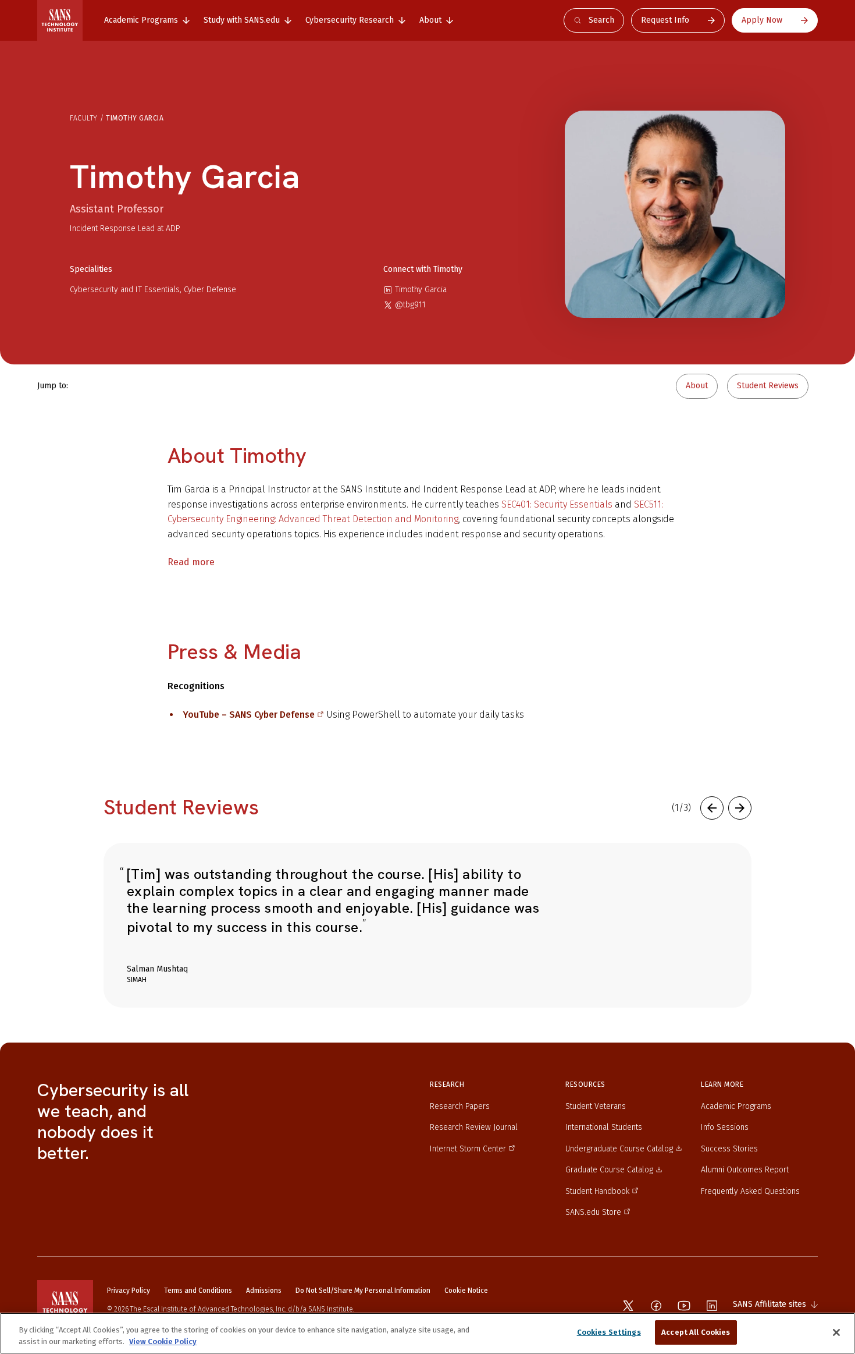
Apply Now (762, 20)
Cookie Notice (466, 1290)
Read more (191, 562)
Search (601, 20)
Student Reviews (768, 386)
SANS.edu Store (593, 1212)
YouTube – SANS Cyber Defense (249, 714)
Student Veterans (595, 1106)
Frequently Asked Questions (750, 1191)
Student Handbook (597, 1191)
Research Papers (460, 1106)
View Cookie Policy (163, 1341)
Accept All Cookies (695, 1332)
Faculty (84, 118)
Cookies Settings (609, 1332)
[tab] (147, 20)
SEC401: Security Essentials (558, 504)
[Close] (836, 1332)
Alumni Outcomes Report (745, 1170)
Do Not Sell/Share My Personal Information (362, 1290)
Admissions (264, 1290)
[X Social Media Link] (628, 1306)
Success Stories (729, 1149)
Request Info (665, 20)
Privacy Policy (128, 1290)
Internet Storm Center (468, 1149)
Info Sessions (725, 1127)
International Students (603, 1127)
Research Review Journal (474, 1127)
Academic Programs (736, 1106)
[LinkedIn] (712, 1306)
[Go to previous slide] (712, 808)
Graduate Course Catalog (609, 1170)
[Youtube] (684, 1306)
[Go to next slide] (739, 808)
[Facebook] (656, 1306)
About (697, 386)
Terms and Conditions (198, 1290)
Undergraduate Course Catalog (619, 1149)
